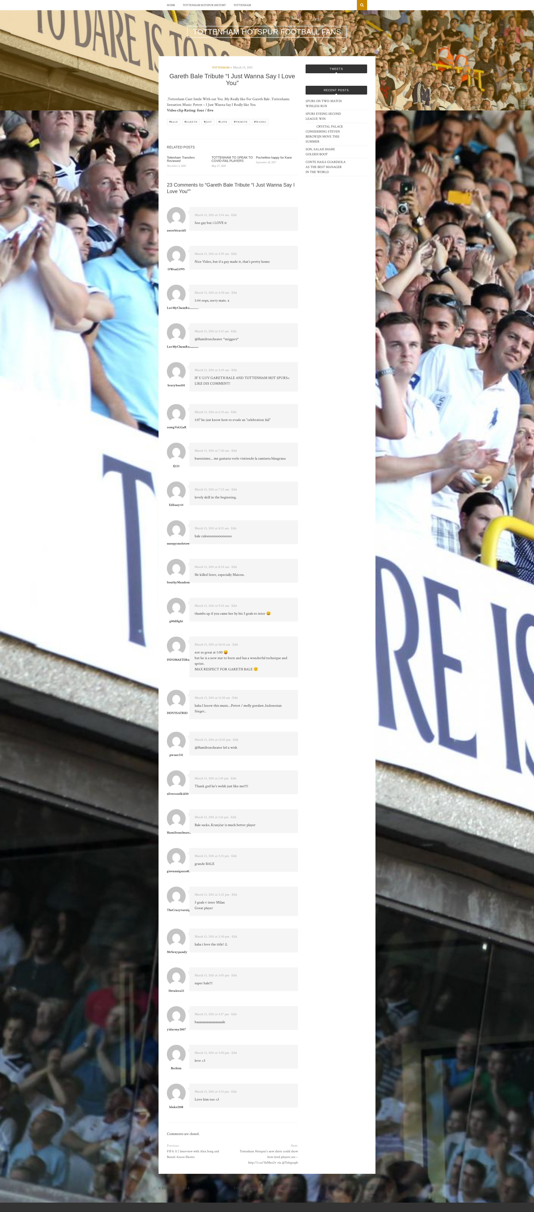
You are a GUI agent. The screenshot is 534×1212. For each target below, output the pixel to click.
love (222, 121)
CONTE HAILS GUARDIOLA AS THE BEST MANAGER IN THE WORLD (326, 167)
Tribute (241, 121)
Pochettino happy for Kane (274, 157)
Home (171, 5)
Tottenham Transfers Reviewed (181, 159)
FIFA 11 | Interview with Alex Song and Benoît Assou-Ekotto (193, 1154)
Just (208, 121)
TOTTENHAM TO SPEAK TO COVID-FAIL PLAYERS (232, 159)
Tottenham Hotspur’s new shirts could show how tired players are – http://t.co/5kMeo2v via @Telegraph (269, 1157)
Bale (173, 121)
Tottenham (242, 5)
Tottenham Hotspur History (204, 5)
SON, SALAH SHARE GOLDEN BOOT (320, 152)
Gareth (190, 121)
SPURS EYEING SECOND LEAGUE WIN (323, 116)
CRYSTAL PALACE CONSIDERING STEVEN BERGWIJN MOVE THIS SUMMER (324, 134)
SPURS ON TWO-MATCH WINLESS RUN (324, 103)
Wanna (260, 121)
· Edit (233, 215)
